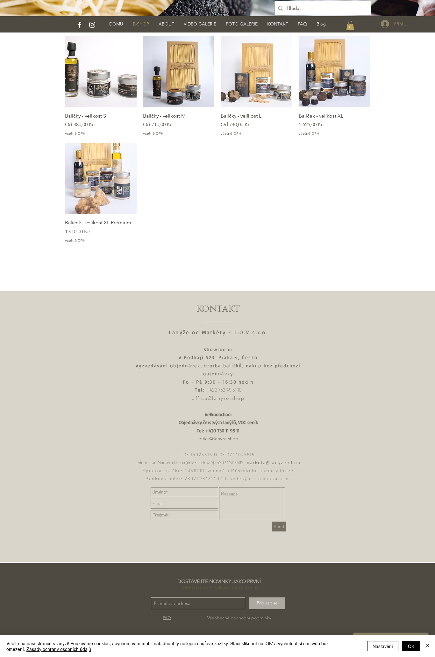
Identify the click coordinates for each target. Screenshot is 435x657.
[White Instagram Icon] (92, 25)
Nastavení (383, 646)
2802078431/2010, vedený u (219, 478)
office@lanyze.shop (218, 398)
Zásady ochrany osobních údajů (58, 649)
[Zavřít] (427, 646)
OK (411, 646)
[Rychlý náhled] (101, 71)
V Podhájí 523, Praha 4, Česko (218, 357)
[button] (350, 25)
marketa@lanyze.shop (273, 462)
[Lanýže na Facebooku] (79, 25)
